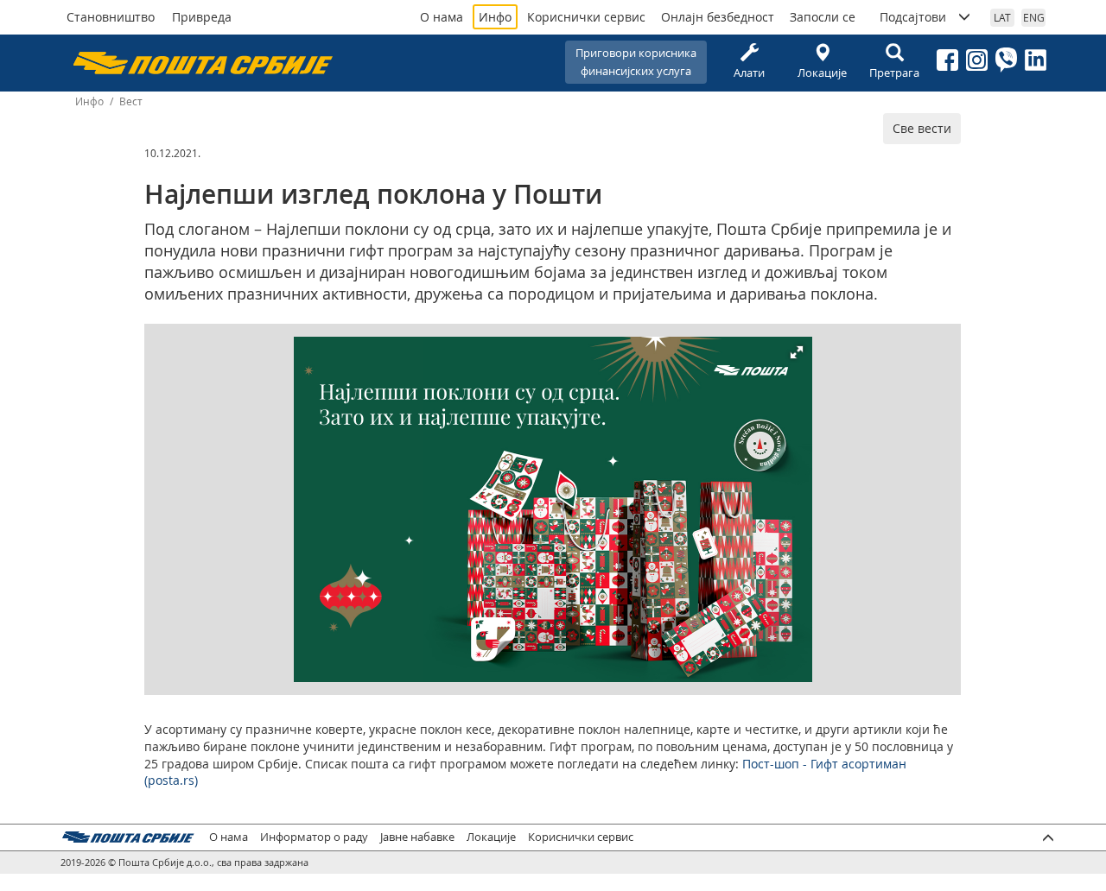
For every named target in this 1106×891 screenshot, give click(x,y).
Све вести (922, 128)
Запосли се (822, 17)
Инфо (495, 17)
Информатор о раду (314, 837)
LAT (1002, 17)
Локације (822, 72)
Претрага (894, 72)
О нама (441, 17)
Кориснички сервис (586, 17)
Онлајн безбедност (717, 17)
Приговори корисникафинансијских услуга (635, 62)
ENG (1034, 17)
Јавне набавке (417, 837)
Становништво (111, 17)
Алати (749, 72)
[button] (796, 352)
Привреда (202, 17)
